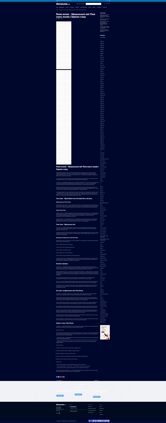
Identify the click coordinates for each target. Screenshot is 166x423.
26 (100, 182)
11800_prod (102, 148)
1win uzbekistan (103, 162)
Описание (59, 55)
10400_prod (102, 93)
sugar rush (102, 299)
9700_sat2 (102, 196)
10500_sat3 (102, 107)
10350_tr (101, 89)
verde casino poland (104, 315)
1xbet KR (101, 170)
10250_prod (102, 75)
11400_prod (102, 147)
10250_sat (102, 77)
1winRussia (102, 164)
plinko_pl (102, 286)
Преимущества (60, 50)
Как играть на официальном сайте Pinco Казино (63, 155)
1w (100, 150)
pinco (101, 282)
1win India (102, 156)
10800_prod (102, 137)
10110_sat (102, 59)
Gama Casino (102, 250)
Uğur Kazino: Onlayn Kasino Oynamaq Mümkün (104, 19)
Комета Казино (103, 319)
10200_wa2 (102, 73)
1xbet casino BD (103, 166)
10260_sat (102, 79)
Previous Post (59, 380)
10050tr (101, 55)
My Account (102, 408)
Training (101, 307)
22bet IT (101, 180)
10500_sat (102, 103)
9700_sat (101, 194)
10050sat (101, 53)
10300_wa (102, 85)
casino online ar (103, 231)
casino (101, 225)
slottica (101, 297)
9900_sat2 (102, 200)
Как (58, 59)
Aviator (101, 205)
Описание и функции (61, 151)
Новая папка (102, 321)
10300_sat (102, 83)
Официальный (60, 35)
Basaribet (102, 213)
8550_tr (101, 188)
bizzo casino (102, 219)
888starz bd (102, 192)
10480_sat (102, 101)
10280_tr (101, 81)
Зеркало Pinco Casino (61, 136)
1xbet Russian (102, 176)
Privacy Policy (90, 412)
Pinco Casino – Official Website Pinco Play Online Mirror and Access (63, 124)
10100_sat (102, 57)
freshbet (101, 246)
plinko (101, 284)
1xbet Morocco (103, 174)
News (101, 270)
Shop (101, 406)
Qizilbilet (101, 289)
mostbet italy (102, 264)
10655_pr (101, 129)
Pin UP (101, 276)
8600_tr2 (101, 190)
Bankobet (102, 211)
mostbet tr (102, 268)
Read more (60, 395)
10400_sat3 (102, 99)
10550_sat (102, 117)
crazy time (102, 242)
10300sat (101, 87)
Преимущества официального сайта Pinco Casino (63, 146)
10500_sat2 (102, 105)
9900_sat (101, 198)
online (101, 272)
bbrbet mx (102, 217)
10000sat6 (102, 47)
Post (101, 288)
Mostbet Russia (103, 266)
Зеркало (59, 40)
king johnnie (102, 256)
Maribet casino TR (103, 260)
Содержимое (60, 76)
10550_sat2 (102, 119)
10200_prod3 (102, 67)
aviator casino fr (103, 209)
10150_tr (101, 63)
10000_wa (102, 45)
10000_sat (102, 41)
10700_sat (102, 133)
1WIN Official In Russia (104, 158)
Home (57, 9)
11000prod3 (102, 145)
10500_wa (102, 109)
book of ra (102, 221)
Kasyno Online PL (103, 254)
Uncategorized (61, 9)
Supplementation (103, 301)
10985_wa (102, 143)
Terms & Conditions (92, 410)
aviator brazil (102, 207)
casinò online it (103, 233)
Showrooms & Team (92, 408)
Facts (101, 244)
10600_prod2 (102, 121)
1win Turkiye (102, 160)
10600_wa (102, 127)
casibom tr (102, 223)
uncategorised (102, 309)
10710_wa (102, 135)
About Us (90, 406)
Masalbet (102, 262)
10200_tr (101, 71)
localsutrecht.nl (103, 258)
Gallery (101, 248)
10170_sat (102, 65)
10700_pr (101, 131)
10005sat (101, 51)
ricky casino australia (104, 293)
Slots (101, 295)
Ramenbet (102, 291)
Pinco (58, 28)
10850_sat (102, 141)
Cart (100, 412)
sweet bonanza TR (103, 305)
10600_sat (102, 123)
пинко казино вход (68, 318)
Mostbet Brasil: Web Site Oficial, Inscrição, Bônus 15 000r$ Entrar (104, 30)
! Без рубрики (102, 37)
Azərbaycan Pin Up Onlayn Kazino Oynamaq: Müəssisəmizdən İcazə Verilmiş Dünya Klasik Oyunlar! (104, 23)
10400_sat (102, 97)
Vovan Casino (102, 317)
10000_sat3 (102, 43)
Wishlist (101, 410)
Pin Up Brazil (102, 278)
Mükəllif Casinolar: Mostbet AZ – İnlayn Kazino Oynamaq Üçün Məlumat (104, 27)
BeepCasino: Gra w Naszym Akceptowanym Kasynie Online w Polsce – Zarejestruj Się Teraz (104, 16)
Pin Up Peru (102, 280)
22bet (101, 178)
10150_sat (102, 61)
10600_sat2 (102, 125)
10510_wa (102, 113)
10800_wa (102, 139)
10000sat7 (102, 49)
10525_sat (102, 115)
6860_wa (101, 186)
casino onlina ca (103, 229)
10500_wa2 (102, 111)
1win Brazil (102, 154)
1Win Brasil (102, 152)
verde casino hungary (104, 313)
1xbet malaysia (103, 172)
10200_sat (102, 69)
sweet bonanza (103, 303)
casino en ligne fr (103, 227)
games (101, 252)
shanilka (61, 18)
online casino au (103, 274)
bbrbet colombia (103, 215)
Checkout (101, 414)
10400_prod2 (102, 95)
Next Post (96, 380)
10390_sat (102, 91)
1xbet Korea (102, 168)
